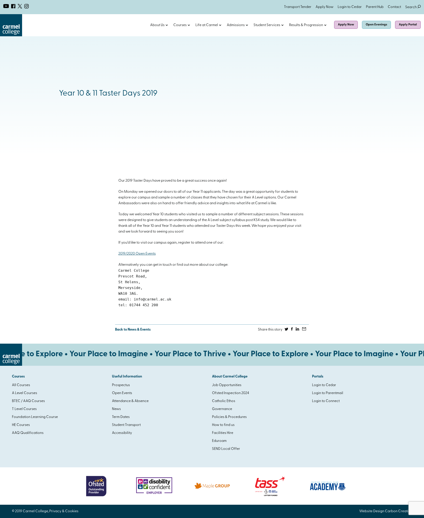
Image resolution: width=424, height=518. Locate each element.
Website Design (371, 511)
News (116, 409)
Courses (180, 25)
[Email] (304, 330)
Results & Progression (306, 25)
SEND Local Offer (226, 449)
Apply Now (324, 7)
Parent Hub (375, 7)
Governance (222, 409)
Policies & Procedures (229, 417)
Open (167, 25)
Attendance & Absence (130, 401)
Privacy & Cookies (63, 511)
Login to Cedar (350, 7)
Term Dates (121, 417)
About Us (157, 25)
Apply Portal (408, 24)
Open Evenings (376, 24)
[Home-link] (11, 35)
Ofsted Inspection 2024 (230, 393)
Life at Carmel (206, 25)
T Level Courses (24, 409)
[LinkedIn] (298, 330)
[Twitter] (287, 330)
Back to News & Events (133, 329)
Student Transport (126, 425)
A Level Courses (24, 393)
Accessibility (122, 433)
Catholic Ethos (223, 401)
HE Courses (21, 425)
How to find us (223, 425)
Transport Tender (297, 7)
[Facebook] (292, 330)
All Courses (21, 385)
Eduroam (219, 441)
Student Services (267, 25)
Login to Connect (326, 401)
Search (413, 7)
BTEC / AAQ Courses (28, 401)
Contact (394, 7)
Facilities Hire (222, 433)
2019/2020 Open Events (137, 254)
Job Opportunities (226, 385)
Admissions (236, 25)
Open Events (122, 393)
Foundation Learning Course (35, 417)
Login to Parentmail (327, 393)
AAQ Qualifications (28, 433)
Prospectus (121, 385)
